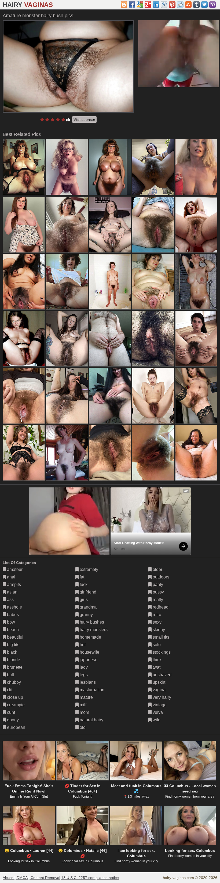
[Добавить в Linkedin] (156, 4)
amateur (14, 569)
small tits (160, 637)
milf (82, 705)
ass (10, 599)
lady (83, 667)
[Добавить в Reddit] (180, 4)
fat (81, 577)
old (82, 727)
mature (86, 697)
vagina (159, 689)
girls (83, 599)
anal (10, 577)
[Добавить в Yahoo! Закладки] (212, 4)
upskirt (158, 682)
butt (10, 674)
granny (86, 614)
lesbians (87, 682)
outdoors (160, 577)
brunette (14, 667)
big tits (12, 644)
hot (82, 644)
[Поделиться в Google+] (148, 4)
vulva (157, 712)
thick (157, 659)
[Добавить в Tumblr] (196, 4)
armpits (13, 584)
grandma (88, 607)
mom (84, 712)
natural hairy (91, 720)
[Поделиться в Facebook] (132, 4)
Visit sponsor (84, 119)
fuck (83, 584)
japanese (88, 659)
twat (156, 667)
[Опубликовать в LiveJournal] (164, 4)
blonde (13, 659)
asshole (14, 607)
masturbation (91, 689)
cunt (10, 712)
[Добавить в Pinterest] (172, 4)
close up (14, 697)
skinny (158, 629)
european (15, 727)
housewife (89, 652)
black (11, 652)
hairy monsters (93, 629)
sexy (157, 622)
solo (156, 644)
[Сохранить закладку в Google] (140, 4)
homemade (90, 637)
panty (157, 584)
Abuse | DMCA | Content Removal (31, 877)
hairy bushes (91, 622)
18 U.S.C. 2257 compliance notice (90, 877)
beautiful (14, 637)
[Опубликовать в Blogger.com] (124, 4)
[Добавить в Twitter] (204, 4)
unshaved (161, 674)
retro (156, 614)
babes (12, 614)
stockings (161, 652)
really (157, 599)
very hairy (161, 697)
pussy (158, 592)
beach (12, 629)
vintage (159, 705)
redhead (160, 607)
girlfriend (87, 592)
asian (11, 592)
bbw (10, 622)
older (157, 569)
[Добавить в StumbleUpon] (188, 4)
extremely (88, 569)
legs (83, 674)
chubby (13, 682)
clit (9, 689)
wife (156, 720)
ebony (12, 720)
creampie (15, 705)
